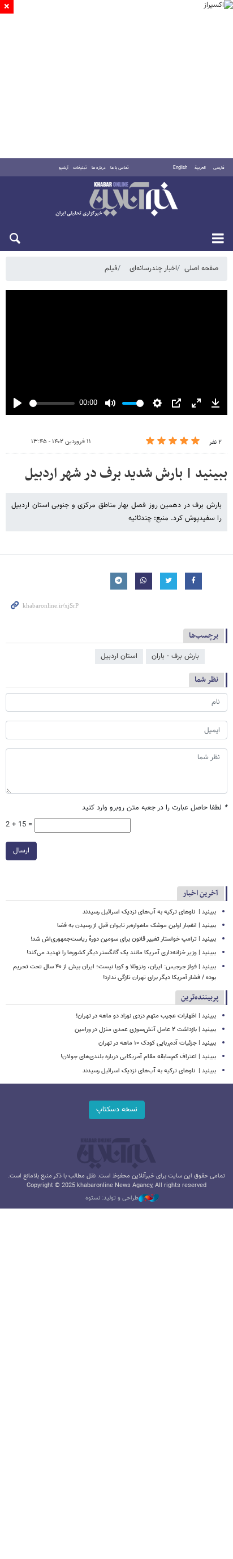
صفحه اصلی (201, 268)
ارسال (21, 850)
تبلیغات (80, 167)
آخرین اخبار (200, 893)
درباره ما (99, 167)
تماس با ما (119, 167)
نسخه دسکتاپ (116, 1109)
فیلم (111, 268)
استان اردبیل (119, 656)
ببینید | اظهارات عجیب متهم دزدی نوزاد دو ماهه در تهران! (146, 1016)
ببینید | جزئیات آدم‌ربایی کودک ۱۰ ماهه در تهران (157, 1043)
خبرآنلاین (116, 200)
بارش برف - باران (175, 656)
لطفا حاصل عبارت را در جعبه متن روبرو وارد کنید (154, 808)
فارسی (219, 167)
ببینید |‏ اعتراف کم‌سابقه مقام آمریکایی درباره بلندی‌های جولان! (138, 1057)
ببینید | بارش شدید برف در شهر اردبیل (126, 473)
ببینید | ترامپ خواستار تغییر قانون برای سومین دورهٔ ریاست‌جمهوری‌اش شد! (123, 939)
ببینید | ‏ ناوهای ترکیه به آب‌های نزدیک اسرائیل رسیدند (149, 912)
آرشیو (63, 167)
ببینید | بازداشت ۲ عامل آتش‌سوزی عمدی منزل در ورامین (145, 1029)
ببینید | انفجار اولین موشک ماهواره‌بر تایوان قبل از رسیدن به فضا (136, 925)
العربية (200, 167)
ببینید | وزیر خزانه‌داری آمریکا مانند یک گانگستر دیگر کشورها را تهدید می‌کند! (121, 953)
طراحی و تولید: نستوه (112, 1198)
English (180, 167)
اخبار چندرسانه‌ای (153, 268)
